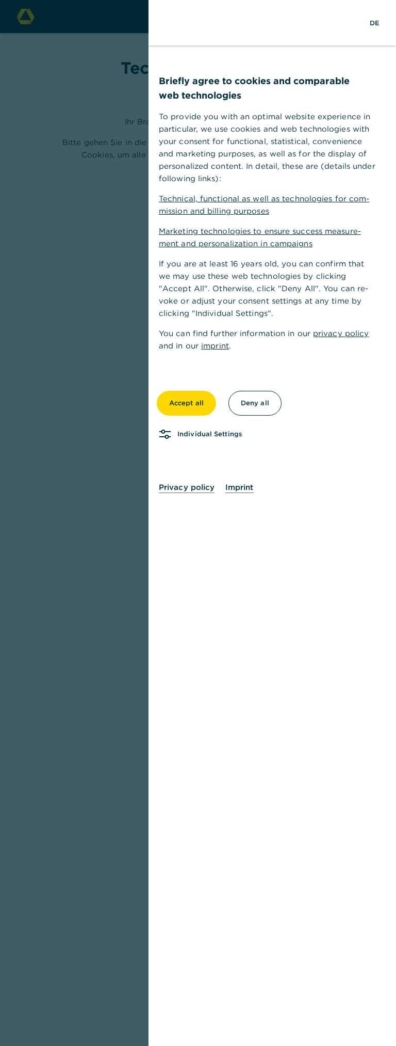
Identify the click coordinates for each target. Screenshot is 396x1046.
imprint (215, 346)
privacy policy (341, 333)
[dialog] (198, 523)
